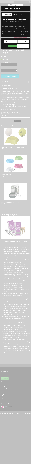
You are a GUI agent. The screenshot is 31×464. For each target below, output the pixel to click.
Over (20, 14)
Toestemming (7, 14)
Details (15, 14)
